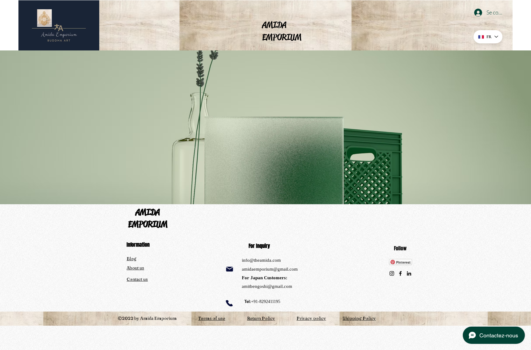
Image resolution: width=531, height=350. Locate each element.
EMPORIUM (147, 224)
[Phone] (229, 303)
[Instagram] (392, 273)
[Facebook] (400, 273)
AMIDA (148, 212)
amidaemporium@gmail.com (270, 269)
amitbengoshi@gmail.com (267, 286)
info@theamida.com (261, 260)
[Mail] (230, 269)
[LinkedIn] (409, 273)
